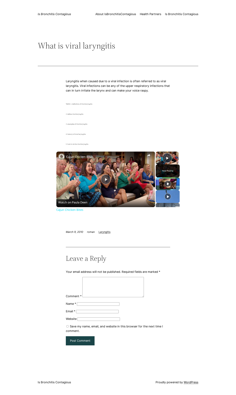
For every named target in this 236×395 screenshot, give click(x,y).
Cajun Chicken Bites (79, 157)
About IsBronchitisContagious (115, 14)
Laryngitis (104, 231)
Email (70, 311)
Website (71, 318)
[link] (61, 157)
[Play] (168, 183)
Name (71, 303)
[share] (149, 155)
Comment (74, 296)
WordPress (191, 382)
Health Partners (150, 14)
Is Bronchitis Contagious (54, 14)
